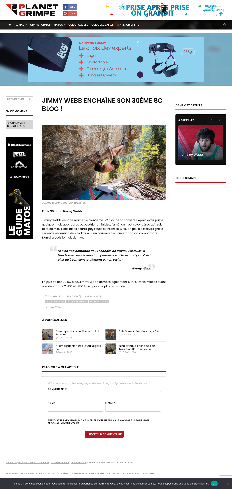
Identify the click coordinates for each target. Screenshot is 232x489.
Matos (58, 25)
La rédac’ (65, 473)
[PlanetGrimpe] (32, 10)
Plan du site (116, 473)
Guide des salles (102, 25)
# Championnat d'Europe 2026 (17, 124)
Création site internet (141, 473)
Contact (51, 473)
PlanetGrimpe (14, 473)
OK (214, 483)
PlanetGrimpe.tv (128, 25)
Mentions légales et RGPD (90, 473)
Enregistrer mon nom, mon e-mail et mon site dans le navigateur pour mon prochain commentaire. (98, 422)
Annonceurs (34, 473)
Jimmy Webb (54, 307)
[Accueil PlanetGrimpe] (10, 25)
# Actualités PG (55, 301)
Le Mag (20, 25)
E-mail (110, 403)
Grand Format (40, 25)
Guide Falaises (78, 25)
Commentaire (58, 389)
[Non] (227, 483)
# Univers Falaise (77, 301)
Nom (51, 403)
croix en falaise (99, 301)
